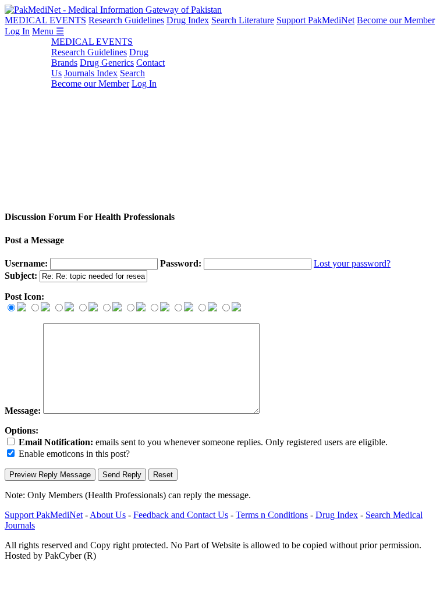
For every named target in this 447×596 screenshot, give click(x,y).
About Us (108, 515)
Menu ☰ (48, 31)
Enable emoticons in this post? (74, 454)
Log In (17, 31)
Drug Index (187, 20)
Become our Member (396, 20)
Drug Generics (107, 63)
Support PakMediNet (315, 20)
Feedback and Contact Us (180, 515)
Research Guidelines (126, 20)
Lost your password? (352, 263)
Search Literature (242, 20)
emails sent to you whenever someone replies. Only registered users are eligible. (203, 442)
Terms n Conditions (272, 515)
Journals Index (91, 73)
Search (132, 73)
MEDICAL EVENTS (45, 20)
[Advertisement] (223, 118)
